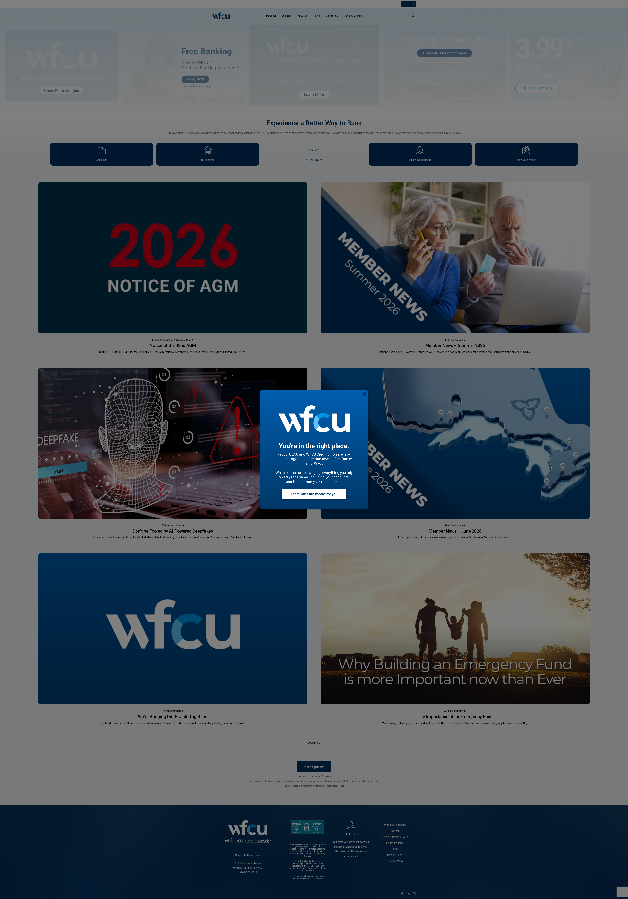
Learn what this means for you (314, 494)
